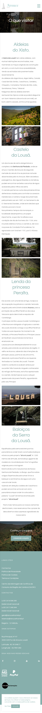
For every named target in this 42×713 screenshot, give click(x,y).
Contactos (6, 568)
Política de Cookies (9, 575)
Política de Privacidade (11, 571)
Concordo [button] (15, 706)
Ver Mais (7, 706)
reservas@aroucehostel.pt (13, 619)
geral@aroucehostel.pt (11, 615)
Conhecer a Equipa (21, 538)
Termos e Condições (10, 578)
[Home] (10, 6)
